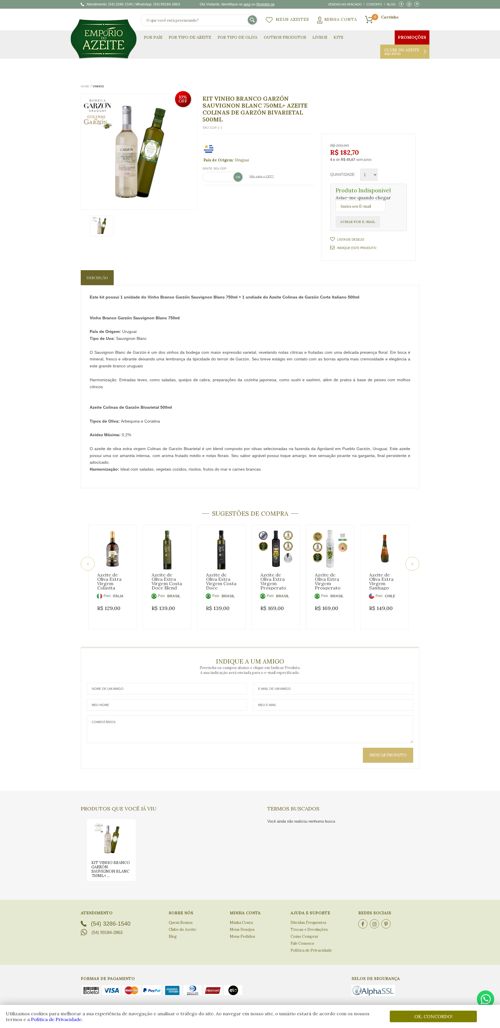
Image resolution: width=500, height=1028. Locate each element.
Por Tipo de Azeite (190, 37)
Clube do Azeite (405, 51)
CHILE (390, 596)
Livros (319, 37)
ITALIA (118, 596)
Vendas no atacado (345, 4)
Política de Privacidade (56, 1019)
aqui (247, 4)
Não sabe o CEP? (261, 176)
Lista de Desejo (350, 239)
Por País (153, 37)
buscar (253, 20)
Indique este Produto (356, 248)
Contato (374, 4)
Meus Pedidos (242, 936)
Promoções (412, 37)
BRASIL (173, 596)
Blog (391, 4)
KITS (338, 37)
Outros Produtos (285, 37)
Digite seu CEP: (215, 168)
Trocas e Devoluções (309, 929)
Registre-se (265, 4)
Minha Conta (340, 19)
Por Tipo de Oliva (238, 37)
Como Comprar (304, 936)
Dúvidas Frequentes (308, 922)
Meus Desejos (242, 929)
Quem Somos (181, 922)
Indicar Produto (388, 755)
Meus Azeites (292, 19)
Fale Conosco (302, 943)
